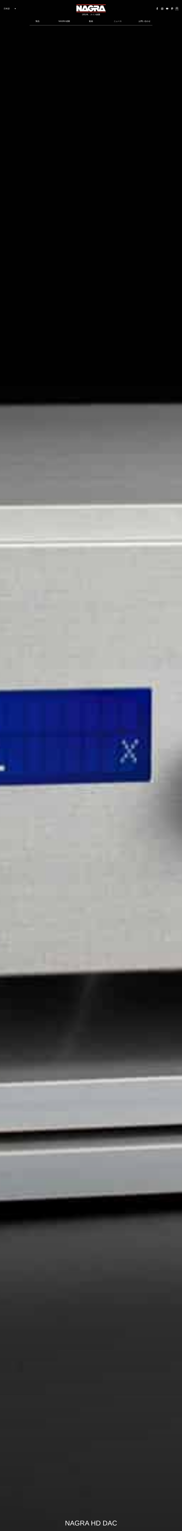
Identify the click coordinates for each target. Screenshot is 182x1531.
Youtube (167, 8)
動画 (91, 21)
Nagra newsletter (177, 8)
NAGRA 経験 (64, 21)
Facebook (157, 8)
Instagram (162, 8)
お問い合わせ (144, 21)
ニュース (118, 21)
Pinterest (172, 8)
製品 (37, 21)
